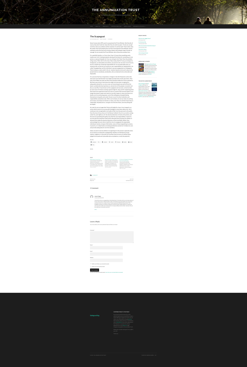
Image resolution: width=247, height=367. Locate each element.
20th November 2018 (94, 39)
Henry (153, 72)
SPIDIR (149, 74)
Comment (92, 230)
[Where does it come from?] (97, 163)
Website (91, 257)
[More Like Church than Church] (112, 163)
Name (91, 244)
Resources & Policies (138, 26)
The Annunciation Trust (116, 10)
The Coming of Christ (143, 53)
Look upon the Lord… (130, 180)
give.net (130, 319)
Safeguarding (94, 315)
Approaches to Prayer (151, 64)
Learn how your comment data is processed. (114, 272)
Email (91, 251)
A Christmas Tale (142, 42)
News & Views (127, 26)
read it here (151, 96)
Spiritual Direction (116, 26)
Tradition (105, 26)
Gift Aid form (119, 322)
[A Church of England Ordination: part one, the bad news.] (127, 164)
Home (91, 26)
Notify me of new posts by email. (98, 266)
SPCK (141, 96)
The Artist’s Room (142, 49)
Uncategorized (94, 175)
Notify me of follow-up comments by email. (100, 263)
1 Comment (110, 39)
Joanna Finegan (98, 196)
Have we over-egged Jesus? (145, 38)
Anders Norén (150, 355)
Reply (96, 209)
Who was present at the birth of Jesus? (147, 45)
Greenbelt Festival (143, 95)
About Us (97, 26)
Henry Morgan (103, 39)
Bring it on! (92, 180)
